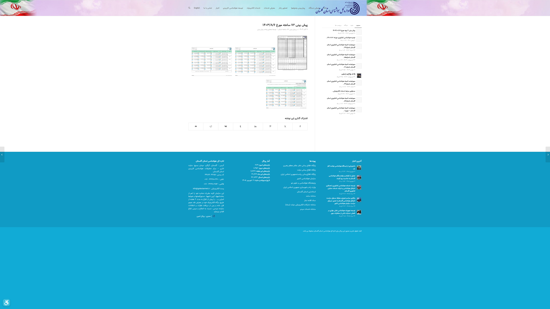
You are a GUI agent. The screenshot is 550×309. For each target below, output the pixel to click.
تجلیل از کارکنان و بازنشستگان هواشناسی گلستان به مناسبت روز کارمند (342, 177)
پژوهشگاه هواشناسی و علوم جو (303, 183)
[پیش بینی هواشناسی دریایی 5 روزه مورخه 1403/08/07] (548, 154)
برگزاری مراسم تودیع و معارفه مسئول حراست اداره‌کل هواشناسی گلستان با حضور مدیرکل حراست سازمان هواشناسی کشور (340, 201)
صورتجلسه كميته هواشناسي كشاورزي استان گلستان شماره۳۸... (341, 82)
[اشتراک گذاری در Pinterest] (270, 126)
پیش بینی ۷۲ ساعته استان (287, 29)
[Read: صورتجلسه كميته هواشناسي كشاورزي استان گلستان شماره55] (359, 56)
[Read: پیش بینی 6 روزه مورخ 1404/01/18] (359, 32)
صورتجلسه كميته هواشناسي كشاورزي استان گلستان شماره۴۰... (341, 65)
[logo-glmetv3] (333, 8)
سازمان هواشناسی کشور (306, 178)
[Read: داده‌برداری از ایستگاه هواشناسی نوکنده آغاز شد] (359, 167)
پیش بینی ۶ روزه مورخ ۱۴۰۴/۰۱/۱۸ (344, 30)
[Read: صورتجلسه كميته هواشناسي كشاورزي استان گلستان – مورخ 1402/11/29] (359, 109)
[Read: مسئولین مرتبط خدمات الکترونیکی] (359, 92)
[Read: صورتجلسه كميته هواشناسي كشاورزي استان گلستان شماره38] (359, 82)
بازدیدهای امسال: (263, 177)
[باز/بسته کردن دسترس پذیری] (6, 302)
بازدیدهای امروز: (264, 165)
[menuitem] (325, 8)
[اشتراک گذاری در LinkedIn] (255, 126)
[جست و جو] (189, 8)
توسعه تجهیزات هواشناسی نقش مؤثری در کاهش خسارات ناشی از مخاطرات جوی (341, 212)
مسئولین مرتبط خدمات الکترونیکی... (343, 91)
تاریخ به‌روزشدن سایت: (262, 180)
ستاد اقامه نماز (310, 200)
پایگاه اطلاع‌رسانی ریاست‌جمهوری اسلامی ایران (298, 174)
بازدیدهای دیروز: (264, 168)
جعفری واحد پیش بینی (264, 29)
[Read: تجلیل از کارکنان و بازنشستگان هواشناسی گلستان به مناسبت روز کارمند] (359, 177)
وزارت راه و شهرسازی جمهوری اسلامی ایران (299, 187)
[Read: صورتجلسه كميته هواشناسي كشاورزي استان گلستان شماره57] (359, 99)
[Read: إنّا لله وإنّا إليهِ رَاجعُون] (359, 75)
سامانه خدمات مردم (308, 209)
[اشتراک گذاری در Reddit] (210, 126)
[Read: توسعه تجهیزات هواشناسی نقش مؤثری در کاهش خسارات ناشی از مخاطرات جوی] (359, 212)
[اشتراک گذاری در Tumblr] (240, 126)
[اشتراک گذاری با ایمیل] (195, 126)
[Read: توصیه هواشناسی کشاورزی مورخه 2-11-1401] (359, 39)
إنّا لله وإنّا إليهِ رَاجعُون (348, 74)
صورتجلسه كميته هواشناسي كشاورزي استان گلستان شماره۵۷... (341, 99)
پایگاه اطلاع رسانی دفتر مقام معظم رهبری (299, 165)
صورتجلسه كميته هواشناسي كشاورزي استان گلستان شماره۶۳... (341, 46)
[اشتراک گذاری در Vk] (225, 126)
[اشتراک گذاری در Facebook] (300, 126)
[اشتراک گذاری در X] (285, 126)
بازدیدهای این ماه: (263, 174)
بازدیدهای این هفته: (263, 171)
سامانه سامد (311, 196)
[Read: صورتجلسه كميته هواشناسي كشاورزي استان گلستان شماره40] (359, 66)
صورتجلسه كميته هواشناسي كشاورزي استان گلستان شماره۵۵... (341, 56)
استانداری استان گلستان (306, 191)
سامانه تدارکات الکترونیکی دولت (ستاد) (300, 204)
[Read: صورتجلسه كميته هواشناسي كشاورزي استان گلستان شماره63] (359, 46)
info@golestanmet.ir (201, 188)
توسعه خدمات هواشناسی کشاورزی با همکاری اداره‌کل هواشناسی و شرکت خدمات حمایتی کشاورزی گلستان (340, 188)
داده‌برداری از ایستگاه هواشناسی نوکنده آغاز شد (341, 167)
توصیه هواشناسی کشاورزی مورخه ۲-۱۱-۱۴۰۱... (340, 37)
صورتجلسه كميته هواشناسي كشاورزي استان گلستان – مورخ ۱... (341, 109)
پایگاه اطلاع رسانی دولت (306, 170)
